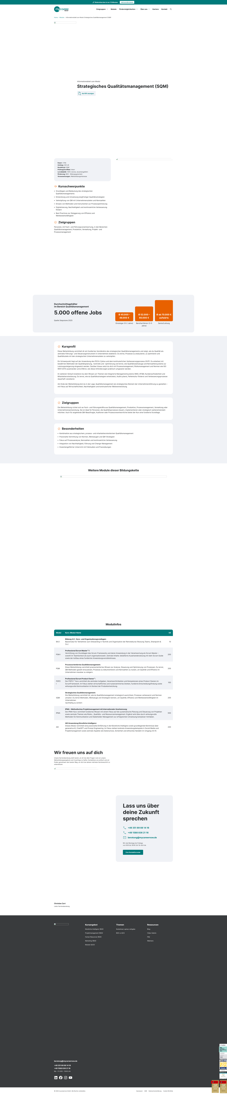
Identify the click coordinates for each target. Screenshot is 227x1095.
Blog (148, 929)
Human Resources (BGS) (93, 937)
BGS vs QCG (120, 933)
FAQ (148, 937)
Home (56, 17)
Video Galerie (151, 933)
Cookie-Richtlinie (168, 1091)
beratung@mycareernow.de (142, 837)
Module (114, 9)
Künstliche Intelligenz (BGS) (94, 929)
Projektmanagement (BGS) (94, 933)
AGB (145, 1091)
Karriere (156, 9)
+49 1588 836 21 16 (138, 832)
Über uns (143, 9)
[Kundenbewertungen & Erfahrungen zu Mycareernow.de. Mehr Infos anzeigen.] (223, 1078)
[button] (171, 9)
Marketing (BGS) (90, 941)
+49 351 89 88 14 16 (138, 827)
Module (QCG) (90, 945)
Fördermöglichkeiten (127, 9)
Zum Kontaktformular (133, 852)
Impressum (139, 1091)
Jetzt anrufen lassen (127, 2)
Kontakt (164, 9)
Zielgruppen (101, 9)
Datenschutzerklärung (155, 1091)
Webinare (150, 941)
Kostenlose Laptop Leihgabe (125, 929)
